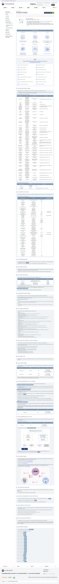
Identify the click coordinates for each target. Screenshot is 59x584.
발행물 (28, 7)
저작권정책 (10, 577)
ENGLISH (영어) (47, 2)
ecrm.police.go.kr (25, 463)
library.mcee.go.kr (48, 234)
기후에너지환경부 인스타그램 (46, 574)
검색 (52, 4)
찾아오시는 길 (45, 571)
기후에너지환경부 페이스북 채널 (48, 574)
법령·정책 (20, 7)
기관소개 (43, 7)
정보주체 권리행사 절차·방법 (9, 27)
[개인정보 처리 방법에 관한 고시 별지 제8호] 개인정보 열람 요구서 (24, 384)
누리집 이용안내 (45, 569)
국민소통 (12, 7)
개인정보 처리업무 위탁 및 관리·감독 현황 (22, 288)
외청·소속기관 (5, 566)
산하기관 (18, 566)
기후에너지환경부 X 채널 (50, 574)
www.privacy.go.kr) (35, 261)
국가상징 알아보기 (40, 2)
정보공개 (5, 7)
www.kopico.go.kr (30, 460)
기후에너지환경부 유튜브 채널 (44, 574)
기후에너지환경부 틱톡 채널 (54, 574)
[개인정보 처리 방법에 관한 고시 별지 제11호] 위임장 (23, 389)
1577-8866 (28, 573)
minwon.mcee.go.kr (48, 215)
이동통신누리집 (54, 2)
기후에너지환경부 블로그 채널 (52, 574)
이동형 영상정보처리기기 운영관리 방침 (9, 25)
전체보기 (54, 7)
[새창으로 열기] (14, 577)
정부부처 (32, 566)
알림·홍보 (35, 7)
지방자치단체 (46, 566)
